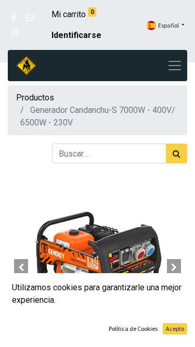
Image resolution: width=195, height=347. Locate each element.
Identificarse (76, 35)
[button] (21, 267)
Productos (35, 97)
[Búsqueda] (176, 153)
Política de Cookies (133, 328)
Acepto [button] (175, 328)
